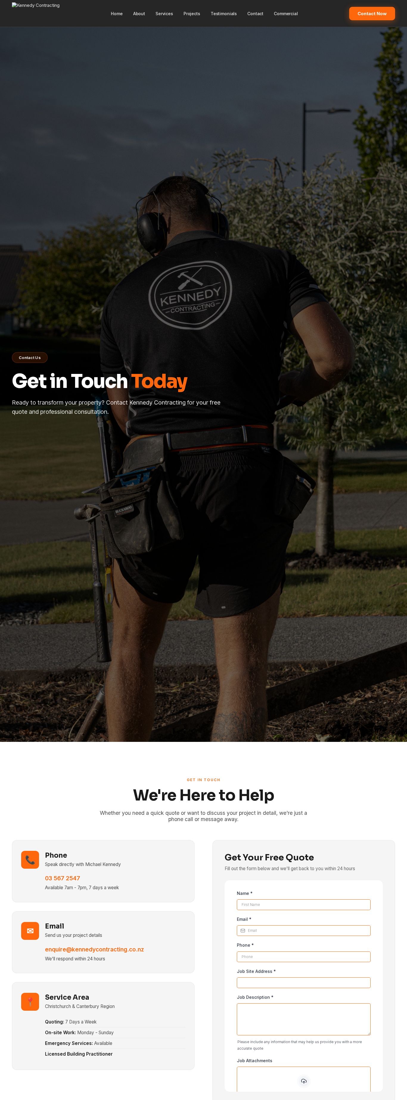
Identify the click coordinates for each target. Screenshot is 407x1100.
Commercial (286, 13)
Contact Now (372, 13)
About (139, 13)
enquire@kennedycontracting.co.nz (94, 949)
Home (116, 13)
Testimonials (224, 13)
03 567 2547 (62, 878)
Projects (192, 13)
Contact (255, 13)
